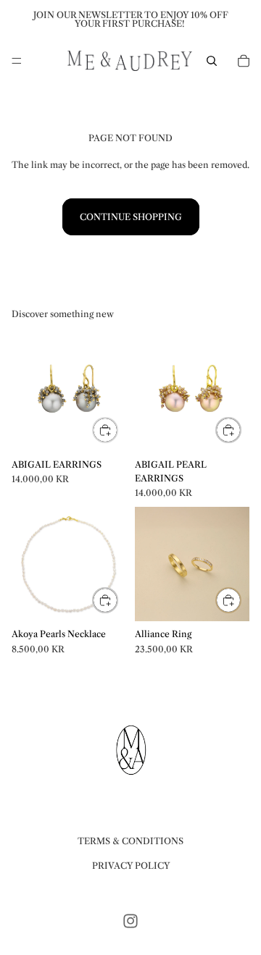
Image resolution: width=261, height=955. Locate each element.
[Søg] (212, 61)
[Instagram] (130, 921)
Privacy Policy (131, 864)
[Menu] (16, 60)
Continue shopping (131, 216)
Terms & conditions (130, 841)
